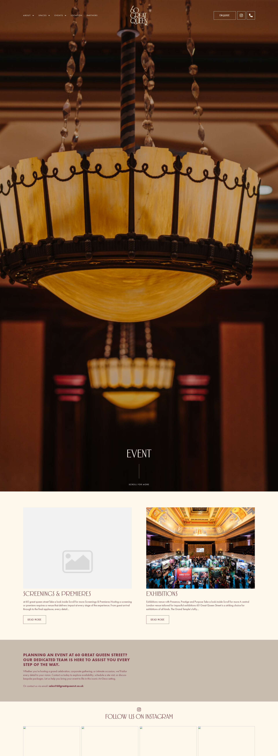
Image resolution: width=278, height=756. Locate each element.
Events (59, 15)
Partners (92, 15)
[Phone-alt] (251, 15)
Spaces (43, 15)
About (27, 15)
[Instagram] (241, 15)
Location (76, 15)
